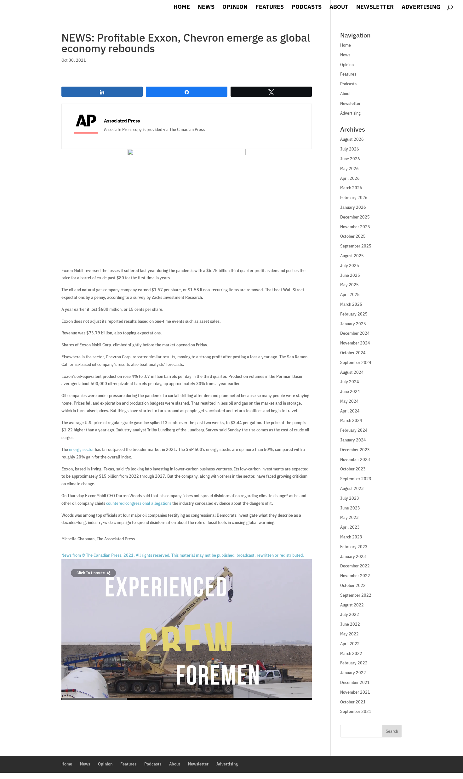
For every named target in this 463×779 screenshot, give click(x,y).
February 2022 (354, 663)
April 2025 (350, 294)
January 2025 (353, 324)
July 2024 (349, 381)
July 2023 (349, 498)
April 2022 (350, 643)
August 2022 (352, 605)
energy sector (81, 449)
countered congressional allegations (138, 503)
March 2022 (351, 653)
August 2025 (352, 256)
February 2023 (354, 546)
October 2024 (353, 352)
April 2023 (350, 527)
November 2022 (355, 575)
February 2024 (354, 430)
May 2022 (349, 634)
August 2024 (352, 372)
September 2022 (355, 595)
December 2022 (355, 566)
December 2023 (355, 449)
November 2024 (355, 343)
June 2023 (350, 508)
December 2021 (355, 682)
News (206, 7)
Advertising (421, 7)
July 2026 (349, 149)
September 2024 (355, 362)
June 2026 (350, 159)
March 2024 (351, 420)
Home (182, 7)
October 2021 (353, 702)
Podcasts (307, 7)
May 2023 (349, 517)
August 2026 (352, 139)
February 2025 (354, 314)
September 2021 (355, 711)
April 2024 (350, 411)
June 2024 (350, 391)
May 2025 (349, 284)
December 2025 (355, 217)
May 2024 (349, 401)
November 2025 (355, 227)
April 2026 (350, 178)
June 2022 (350, 624)
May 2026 (349, 168)
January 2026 (353, 207)
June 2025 (350, 275)
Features (269, 7)
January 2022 (353, 672)
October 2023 (353, 469)
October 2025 (353, 236)
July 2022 (349, 614)
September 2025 (355, 246)
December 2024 (355, 333)
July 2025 (349, 265)
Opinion (235, 7)
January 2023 (353, 556)
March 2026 (351, 187)
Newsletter (375, 7)
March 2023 (351, 537)
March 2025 (351, 304)
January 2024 (353, 440)
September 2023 (355, 478)
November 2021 (355, 692)
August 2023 (352, 488)
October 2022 (353, 585)
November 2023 (355, 459)
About (338, 7)
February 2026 (354, 197)
